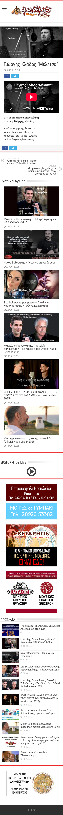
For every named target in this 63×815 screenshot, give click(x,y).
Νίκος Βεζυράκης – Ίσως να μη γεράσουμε (29, 262)
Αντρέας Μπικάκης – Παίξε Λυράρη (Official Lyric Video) (21, 161)
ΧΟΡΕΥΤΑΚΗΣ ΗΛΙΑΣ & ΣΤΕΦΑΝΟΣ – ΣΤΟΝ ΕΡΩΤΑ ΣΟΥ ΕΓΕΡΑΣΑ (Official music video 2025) (30, 395)
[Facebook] (31, 810)
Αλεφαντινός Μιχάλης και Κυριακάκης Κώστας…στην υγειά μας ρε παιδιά (41, 170)
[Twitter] (34, 810)
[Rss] (28, 810)
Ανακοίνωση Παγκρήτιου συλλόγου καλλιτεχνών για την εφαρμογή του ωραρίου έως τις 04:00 (39, 740)
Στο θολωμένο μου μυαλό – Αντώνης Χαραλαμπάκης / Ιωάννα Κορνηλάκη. (26, 304)
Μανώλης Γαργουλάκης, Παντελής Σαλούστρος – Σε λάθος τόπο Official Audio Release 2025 (30, 349)
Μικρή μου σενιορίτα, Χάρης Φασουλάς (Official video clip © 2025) (28, 440)
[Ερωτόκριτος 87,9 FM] (31, 11)
